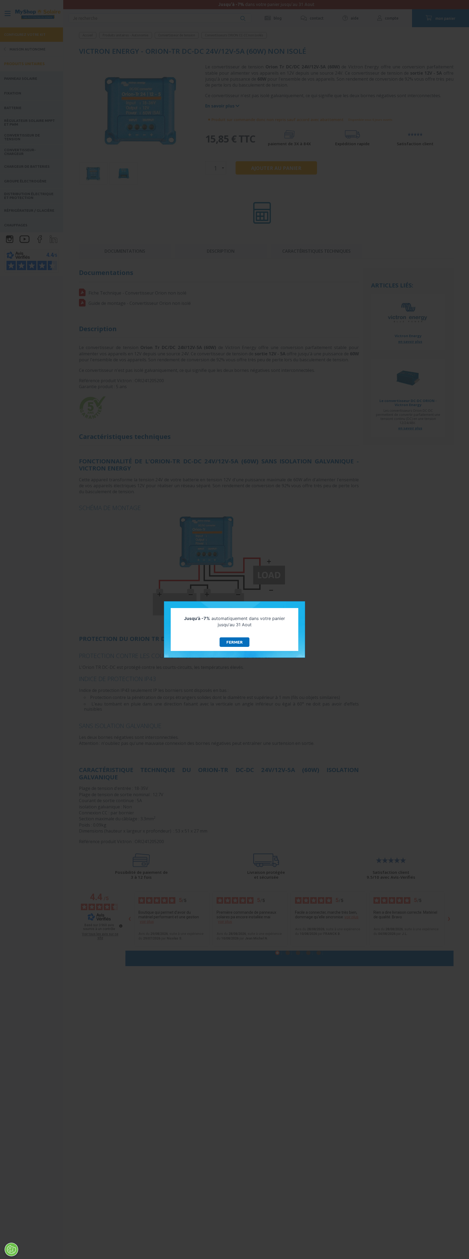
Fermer (234, 642)
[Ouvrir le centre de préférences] (11, 1249)
